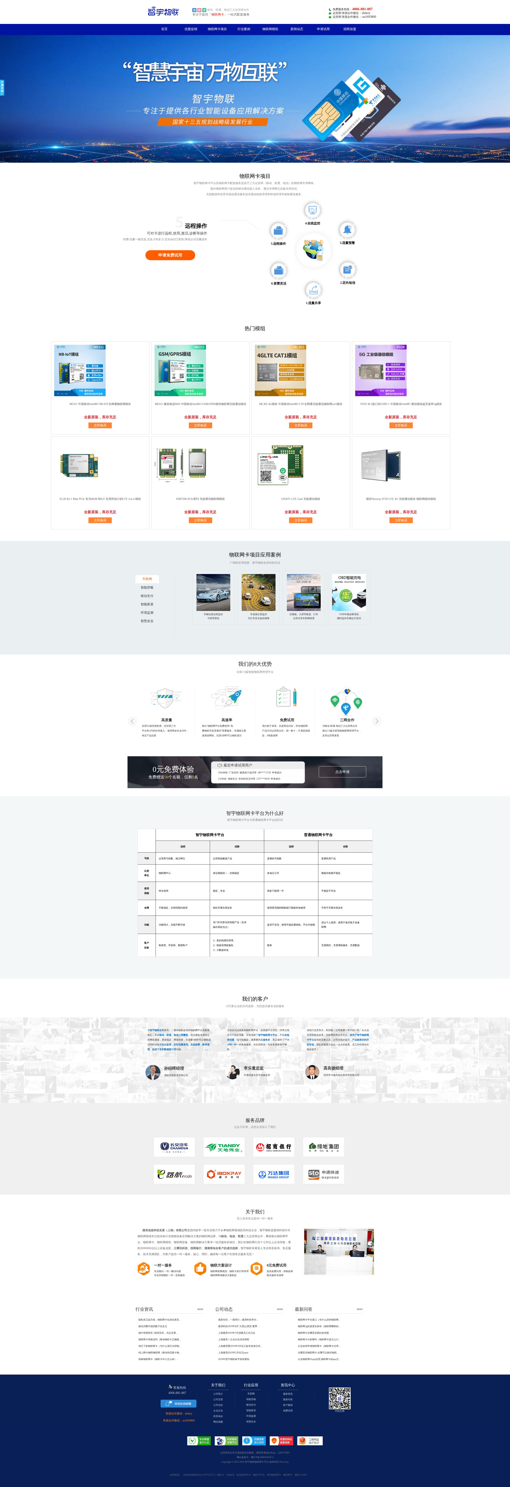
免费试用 (288, 1410)
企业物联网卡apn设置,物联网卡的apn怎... (319, 1359)
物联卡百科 (301, 1474)
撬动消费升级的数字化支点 (152, 1326)
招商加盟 (349, 29)
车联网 (251, 1393)
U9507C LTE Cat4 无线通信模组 (300, 498)
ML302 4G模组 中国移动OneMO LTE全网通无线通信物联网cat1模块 (300, 404)
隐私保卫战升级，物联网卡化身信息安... (159, 1319)
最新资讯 (288, 1393)
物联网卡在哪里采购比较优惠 (313, 1332)
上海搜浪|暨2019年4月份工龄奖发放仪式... (240, 1346)
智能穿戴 (251, 1399)
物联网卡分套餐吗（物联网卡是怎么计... (319, 1339)
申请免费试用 (170, 255)
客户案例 (288, 1405)
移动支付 (251, 1404)
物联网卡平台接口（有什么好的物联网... (319, 1319)
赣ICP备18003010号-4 (262, 1457)
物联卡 (220, 1474)
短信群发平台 (243, 1474)
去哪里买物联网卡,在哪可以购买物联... (318, 1352)
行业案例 (243, 29)
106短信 (230, 1474)
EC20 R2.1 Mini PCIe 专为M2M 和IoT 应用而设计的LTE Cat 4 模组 (100, 498)
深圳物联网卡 (274, 1474)
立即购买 (100, 425)
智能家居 (251, 1410)
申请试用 (323, 29)
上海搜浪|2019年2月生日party (233, 1352)
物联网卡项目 (217, 29)
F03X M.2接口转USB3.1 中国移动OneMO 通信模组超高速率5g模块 (401, 404)
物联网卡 (288, 1474)
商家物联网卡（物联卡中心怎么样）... (158, 1359)
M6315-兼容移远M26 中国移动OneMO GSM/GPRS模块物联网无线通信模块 (200, 404)
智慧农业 (251, 1421)
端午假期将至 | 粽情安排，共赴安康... (158, 1332)
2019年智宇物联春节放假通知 (233, 1359)
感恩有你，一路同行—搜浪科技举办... (238, 1319)
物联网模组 (270, 29)
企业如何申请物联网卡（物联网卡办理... (319, 1346)
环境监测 (251, 1416)
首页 (164, 29)
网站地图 (218, 1421)
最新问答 (288, 1399)
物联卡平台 (259, 1474)
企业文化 (218, 1410)
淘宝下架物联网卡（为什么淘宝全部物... (159, 1346)
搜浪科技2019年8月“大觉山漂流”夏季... (238, 1326)
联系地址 (218, 1416)
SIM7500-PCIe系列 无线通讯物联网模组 (200, 498)
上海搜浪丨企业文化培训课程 (233, 1339)
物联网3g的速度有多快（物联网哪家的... (319, 1326)
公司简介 (218, 1393)
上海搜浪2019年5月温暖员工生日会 (236, 1332)
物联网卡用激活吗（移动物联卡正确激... (159, 1339)
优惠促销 (190, 29)
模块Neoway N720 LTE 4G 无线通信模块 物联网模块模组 (401, 498)
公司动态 (218, 1405)
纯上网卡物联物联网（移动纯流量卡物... (159, 1352)
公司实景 (218, 1399)
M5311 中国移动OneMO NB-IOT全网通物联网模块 (100, 404)
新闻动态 (296, 29)
